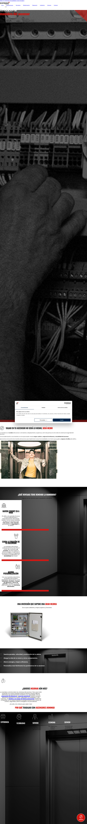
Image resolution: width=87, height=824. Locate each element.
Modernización (26, 5)
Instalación (42, 5)
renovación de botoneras (9, 696)
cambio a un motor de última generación (21, 699)
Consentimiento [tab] (24, 407)
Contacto (56, 5)
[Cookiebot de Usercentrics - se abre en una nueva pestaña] (65, 403)
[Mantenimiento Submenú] (6, 6)
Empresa (49, 5)
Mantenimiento (9, 5)
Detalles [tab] (43, 407)
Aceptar (61, 420)
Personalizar (42, 420)
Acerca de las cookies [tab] (63, 407)
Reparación (34, 5)
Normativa (18, 5)
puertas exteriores (24, 696)
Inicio (2, 5)
